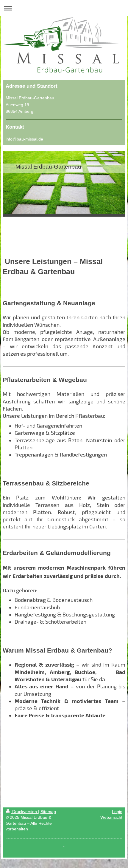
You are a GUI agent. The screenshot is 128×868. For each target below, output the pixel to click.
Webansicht (111, 817)
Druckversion (24, 811)
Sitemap (48, 811)
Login (117, 811)
